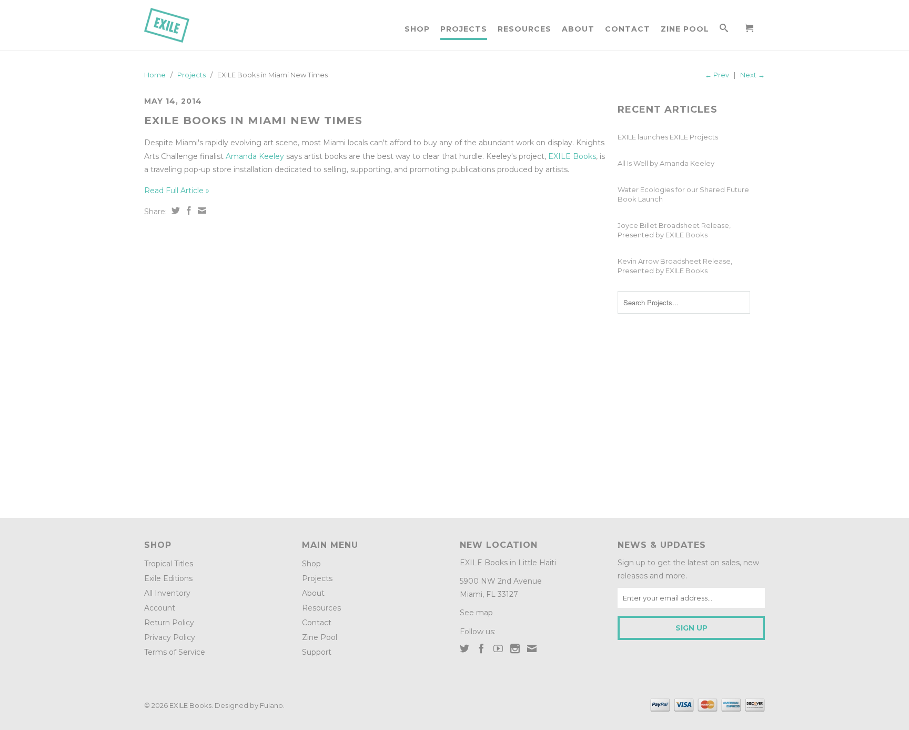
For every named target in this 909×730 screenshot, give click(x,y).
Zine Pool (685, 29)
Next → (752, 75)
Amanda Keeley (255, 156)
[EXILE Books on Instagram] (515, 648)
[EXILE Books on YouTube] (498, 648)
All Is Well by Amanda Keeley (666, 163)
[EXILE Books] (178, 25)
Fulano (271, 705)
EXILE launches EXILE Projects (668, 137)
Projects (463, 29)
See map (476, 612)
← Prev (717, 75)
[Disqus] (375, 363)
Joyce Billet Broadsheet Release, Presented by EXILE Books (674, 230)
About (578, 29)
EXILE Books (572, 156)
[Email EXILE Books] (532, 648)
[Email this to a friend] (200, 210)
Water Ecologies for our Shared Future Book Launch (683, 194)
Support (316, 652)
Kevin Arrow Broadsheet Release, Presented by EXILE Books (675, 266)
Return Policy (169, 622)
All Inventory (167, 593)
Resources (524, 29)
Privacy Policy (169, 637)
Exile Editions (168, 578)
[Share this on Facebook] (187, 210)
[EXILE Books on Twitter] (464, 648)
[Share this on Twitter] (174, 210)
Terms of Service (174, 652)
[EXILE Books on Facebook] (481, 648)
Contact (627, 29)
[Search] (724, 30)
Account (159, 608)
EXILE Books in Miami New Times (253, 120)
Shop (417, 29)
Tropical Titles (168, 563)
